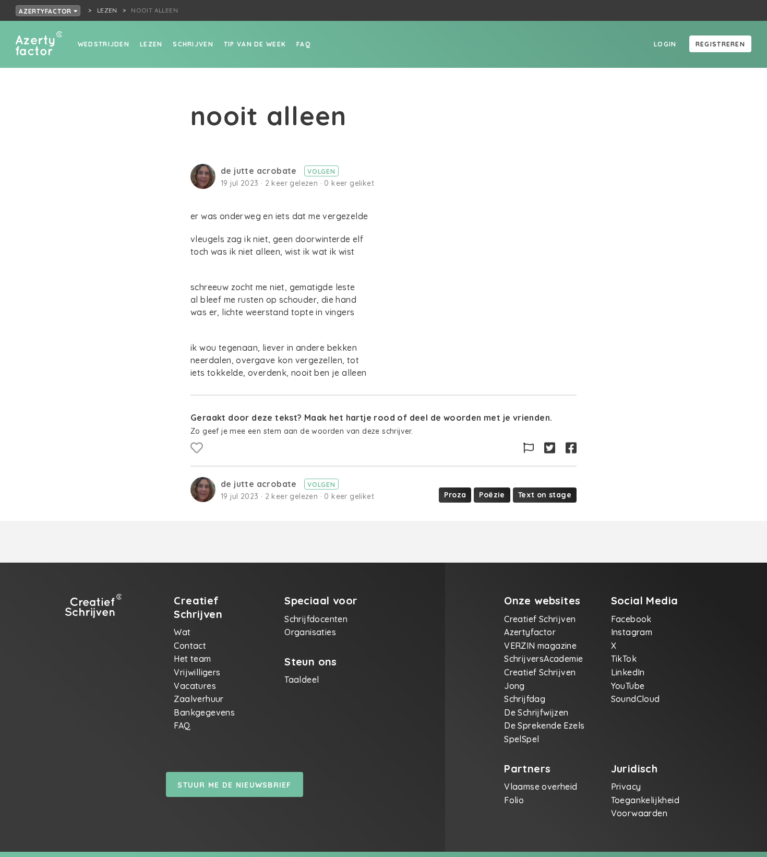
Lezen (151, 44)
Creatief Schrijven (540, 619)
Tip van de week (255, 44)
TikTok (624, 658)
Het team (192, 658)
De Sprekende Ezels (544, 725)
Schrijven (193, 44)
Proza (455, 494)
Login (665, 44)
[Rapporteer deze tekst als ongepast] (528, 448)
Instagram (632, 632)
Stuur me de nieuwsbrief (234, 785)
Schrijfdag (524, 699)
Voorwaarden (639, 813)
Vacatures (195, 686)
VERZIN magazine (540, 645)
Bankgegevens (204, 712)
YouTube (628, 686)
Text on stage (544, 494)
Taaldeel (301, 679)
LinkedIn (628, 672)
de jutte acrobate (260, 170)
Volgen (321, 171)
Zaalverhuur (198, 699)
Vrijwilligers (197, 672)
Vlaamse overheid (540, 786)
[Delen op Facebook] (571, 448)
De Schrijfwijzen (536, 712)
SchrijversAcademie (543, 658)
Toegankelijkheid (645, 800)
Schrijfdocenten (315, 619)
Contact (190, 645)
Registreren (720, 44)
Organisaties (310, 632)
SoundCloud (635, 699)
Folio (514, 800)
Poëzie (492, 494)
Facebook (631, 619)
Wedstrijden (103, 44)
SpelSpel (521, 739)
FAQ (303, 44)
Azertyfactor (46, 11)
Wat (182, 632)
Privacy (626, 786)
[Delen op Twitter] (549, 448)
